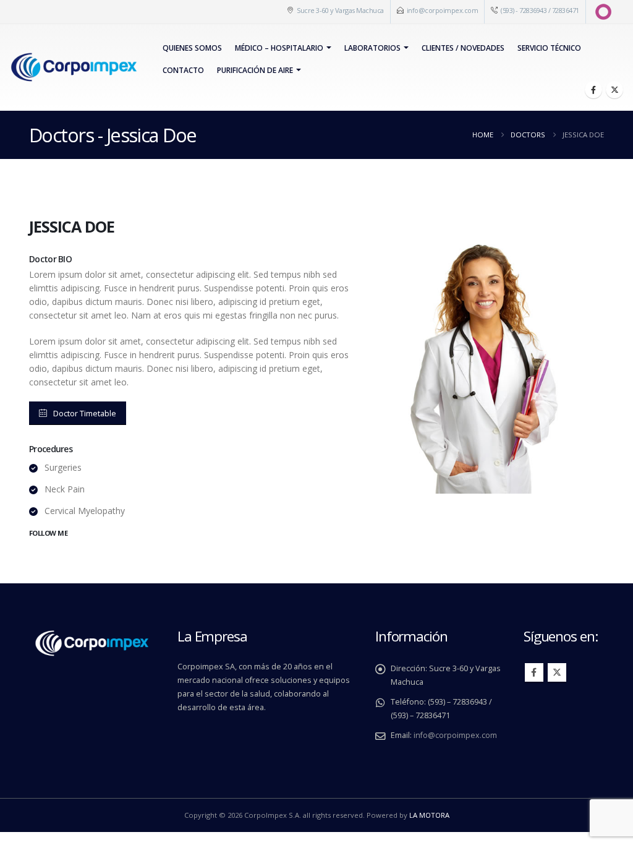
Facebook (534, 672)
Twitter (557, 672)
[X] (614, 89)
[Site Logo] (73, 67)
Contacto (183, 70)
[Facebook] (593, 89)
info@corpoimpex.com (442, 10)
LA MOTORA (429, 815)
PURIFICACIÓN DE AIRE (255, 70)
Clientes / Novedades (463, 48)
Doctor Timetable (84, 413)
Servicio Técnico (549, 48)
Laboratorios (372, 48)
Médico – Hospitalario (279, 48)
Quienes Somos (192, 48)
